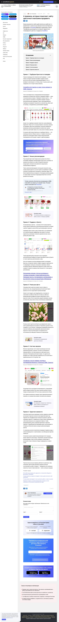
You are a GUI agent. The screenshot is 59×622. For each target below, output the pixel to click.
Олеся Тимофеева (32, 492)
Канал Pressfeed (13, 14)
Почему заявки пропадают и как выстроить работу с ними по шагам (38, 479)
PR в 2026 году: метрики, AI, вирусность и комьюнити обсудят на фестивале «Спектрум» (37, 474)
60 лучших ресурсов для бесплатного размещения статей (35, 594)
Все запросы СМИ (5, 18)
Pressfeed (33, 27)
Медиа (4, 35)
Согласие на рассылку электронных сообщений (42, 617)
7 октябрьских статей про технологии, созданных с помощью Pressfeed (38, 596)
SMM (4, 37)
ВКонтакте (5, 16)
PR (3, 33)
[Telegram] (27, 21)
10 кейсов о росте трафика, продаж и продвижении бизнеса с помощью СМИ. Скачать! (38, 361)
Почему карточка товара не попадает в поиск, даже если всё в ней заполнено (37, 477)
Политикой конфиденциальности (7, 617)
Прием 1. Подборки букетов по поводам (35, 58)
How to (4, 44)
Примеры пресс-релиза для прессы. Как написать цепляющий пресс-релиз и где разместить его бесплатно (37, 590)
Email (40, 512)
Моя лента (5, 22)
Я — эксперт (32, 530)
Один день (5, 52)
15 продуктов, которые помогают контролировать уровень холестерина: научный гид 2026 (36, 188)
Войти (55, 1)
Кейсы (4, 42)
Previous (2, 6)
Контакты (30, 615)
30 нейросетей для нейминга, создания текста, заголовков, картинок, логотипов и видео (37, 599)
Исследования (6, 40)
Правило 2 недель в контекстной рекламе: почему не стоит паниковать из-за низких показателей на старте (36, 481)
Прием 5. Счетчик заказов (32, 67)
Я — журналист (46, 530)
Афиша (4, 48)
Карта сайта (25, 615)
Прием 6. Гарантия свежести (32, 69)
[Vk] (24, 21)
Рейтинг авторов (6, 24)
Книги (4, 61)
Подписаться (48, 493)
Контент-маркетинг (7, 38)
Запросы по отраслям (13, 18)
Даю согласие (29, 150)
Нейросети (5, 31)
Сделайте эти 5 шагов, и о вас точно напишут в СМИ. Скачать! (37, 88)
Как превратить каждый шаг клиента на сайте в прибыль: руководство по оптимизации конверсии (42, 404)
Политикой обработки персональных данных (35, 151)
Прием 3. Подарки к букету (32, 62)
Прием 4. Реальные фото (31, 65)
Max (5, 14)
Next (57, 6)
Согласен (3, 619)
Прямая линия (6, 50)
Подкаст (5, 46)
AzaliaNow (45, 30)
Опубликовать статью (48, 1)
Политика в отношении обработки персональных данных (40, 616)
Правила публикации (36, 615)
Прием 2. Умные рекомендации (33, 60)
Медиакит (5, 28)
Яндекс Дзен (13, 16)
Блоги (4, 26)
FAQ (4, 58)
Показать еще (28, 192)
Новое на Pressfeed (7, 56)
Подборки (5, 54)
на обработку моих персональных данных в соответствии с (39, 151)
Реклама (53, 617)
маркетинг (26, 485)
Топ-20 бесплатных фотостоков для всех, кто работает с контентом (37, 592)
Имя (24, 512)
